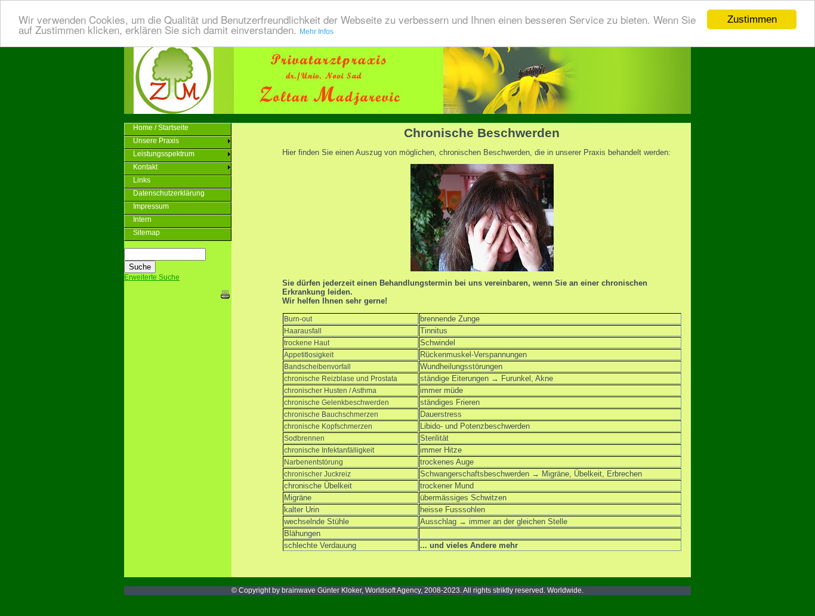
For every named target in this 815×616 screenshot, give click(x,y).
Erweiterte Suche (152, 277)
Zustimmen (752, 19)
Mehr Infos (317, 32)
